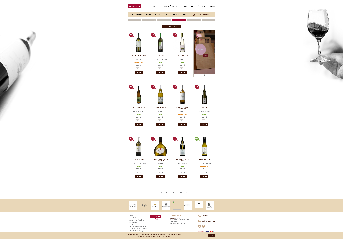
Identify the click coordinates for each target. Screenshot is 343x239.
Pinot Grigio (160, 55)
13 (178, 192)
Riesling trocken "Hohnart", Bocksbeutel (160, 159)
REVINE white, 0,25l (204, 159)
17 (188, 192)
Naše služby (157, 6)
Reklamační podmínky (136, 231)
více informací (167, 236)
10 (170, 192)
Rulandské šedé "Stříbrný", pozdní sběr (182, 108)
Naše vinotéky (188, 6)
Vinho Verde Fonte (182, 55)
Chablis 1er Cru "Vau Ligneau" (182, 159)
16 (186, 192)
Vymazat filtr (172, 26)
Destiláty (148, 14)
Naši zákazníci (201, 6)
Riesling (204, 107)
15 (183, 192)
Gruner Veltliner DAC (138, 107)
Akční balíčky (158, 14)
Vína (131, 14)
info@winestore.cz (208, 221)
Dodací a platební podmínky (138, 228)
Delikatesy (138, 14)
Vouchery (175, 14)
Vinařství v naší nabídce (172, 6)
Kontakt (212, 6)
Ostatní (184, 14)
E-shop (131, 224)
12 (176, 192)
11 (173, 192)
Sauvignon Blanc (160, 107)
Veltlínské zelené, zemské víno (138, 56)
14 (181, 192)
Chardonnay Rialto (139, 159)
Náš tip (167, 14)
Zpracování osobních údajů (137, 226)
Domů (131, 216)
